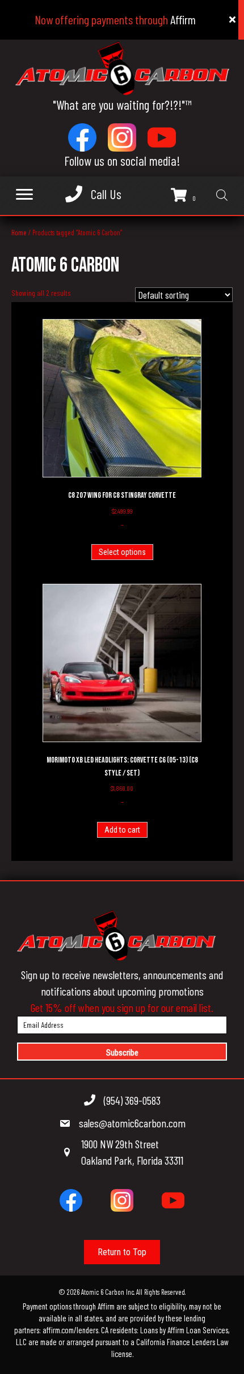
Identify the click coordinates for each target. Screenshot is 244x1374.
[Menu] (24, 194)
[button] (122, 1052)
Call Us (106, 194)
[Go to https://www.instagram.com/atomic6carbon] (122, 137)
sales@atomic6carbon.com (132, 1123)
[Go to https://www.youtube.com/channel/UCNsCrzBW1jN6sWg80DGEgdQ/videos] (173, 1200)
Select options (122, 552)
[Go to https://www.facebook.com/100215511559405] (82, 137)
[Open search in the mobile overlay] (222, 195)
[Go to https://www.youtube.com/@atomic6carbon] (162, 137)
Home (19, 232)
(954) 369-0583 (132, 1100)
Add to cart (122, 829)
